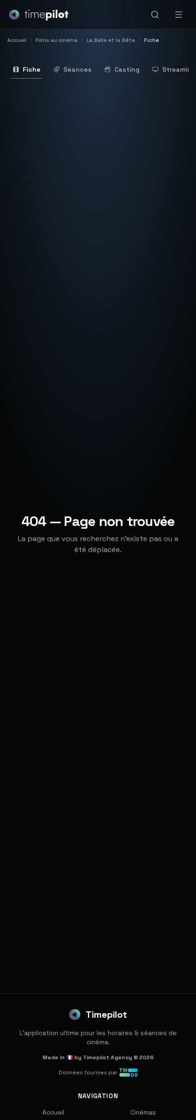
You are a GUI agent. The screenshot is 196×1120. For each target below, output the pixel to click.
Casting (126, 69)
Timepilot (106, 1014)
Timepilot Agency (107, 1057)
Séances (77, 69)
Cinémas (143, 1112)
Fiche (32, 69)
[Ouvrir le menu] (178, 14)
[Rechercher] (155, 14)
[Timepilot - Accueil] (38, 14)
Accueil (53, 1112)
